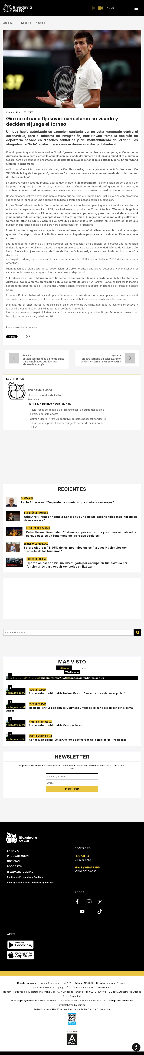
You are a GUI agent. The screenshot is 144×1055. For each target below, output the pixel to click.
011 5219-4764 (83, 859)
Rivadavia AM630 (40, 390)
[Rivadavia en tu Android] (20, 944)
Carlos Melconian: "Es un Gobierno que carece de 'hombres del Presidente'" (79, 739)
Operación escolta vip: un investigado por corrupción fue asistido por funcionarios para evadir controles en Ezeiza (77, 564)
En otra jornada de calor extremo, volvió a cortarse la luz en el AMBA (101, 360)
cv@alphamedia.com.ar (72, 1004)
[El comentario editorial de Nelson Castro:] (15, 691)
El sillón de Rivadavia (36, 512)
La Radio (13, 850)
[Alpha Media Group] (72, 1037)
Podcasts (14, 866)
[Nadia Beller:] (15, 706)
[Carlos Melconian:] (15, 737)
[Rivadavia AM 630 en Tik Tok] (99, 911)
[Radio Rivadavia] (21, 837)
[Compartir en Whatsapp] (28, 336)
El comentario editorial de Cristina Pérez (55, 725)
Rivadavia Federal (20, 871)
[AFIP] (72, 1019)
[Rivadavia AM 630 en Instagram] (91, 902)
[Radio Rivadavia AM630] (17, 8)
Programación (18, 855)
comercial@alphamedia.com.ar (88, 1000)
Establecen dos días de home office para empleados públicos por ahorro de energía (43, 361)
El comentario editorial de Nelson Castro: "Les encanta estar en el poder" (77, 693)
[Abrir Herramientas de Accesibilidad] (136, 1047)
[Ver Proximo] (130, 358)
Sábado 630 (27, 498)
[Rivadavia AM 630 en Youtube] (82, 911)
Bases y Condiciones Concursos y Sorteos (30, 882)
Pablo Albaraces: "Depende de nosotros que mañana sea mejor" (67, 502)
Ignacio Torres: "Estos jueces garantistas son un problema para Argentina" (72, 679)
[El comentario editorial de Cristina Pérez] (15, 723)
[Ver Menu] (136, 8)
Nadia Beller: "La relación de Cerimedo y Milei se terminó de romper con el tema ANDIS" (69, 709)
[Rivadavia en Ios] (20, 955)
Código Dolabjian (36, 559)
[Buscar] (137, 632)
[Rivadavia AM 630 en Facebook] (79, 902)
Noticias (13, 861)
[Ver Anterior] (14, 358)
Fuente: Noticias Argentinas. (22, 327)
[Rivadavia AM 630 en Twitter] (102, 901)
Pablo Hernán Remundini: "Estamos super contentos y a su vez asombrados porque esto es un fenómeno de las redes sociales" (81, 533)
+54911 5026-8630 (85, 871)
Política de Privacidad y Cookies (25, 877)
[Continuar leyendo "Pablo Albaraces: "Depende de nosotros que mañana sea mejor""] (11, 502)
